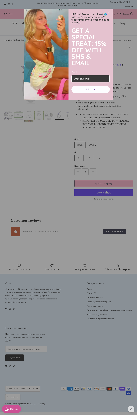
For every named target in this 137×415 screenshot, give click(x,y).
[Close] (109, 12)
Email (74, 72)
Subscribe (90, 89)
